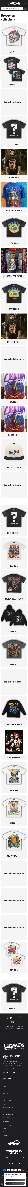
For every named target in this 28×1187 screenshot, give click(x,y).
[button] (2, 3)
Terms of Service (7, 1118)
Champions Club (7, 1100)
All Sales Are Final (8, 1114)
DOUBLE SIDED (12, 342)
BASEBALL (13, 85)
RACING (13, 970)
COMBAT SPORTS (12, 309)
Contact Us (6, 1128)
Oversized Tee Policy (8, 1111)
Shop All (5, 1083)
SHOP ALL (13, 1008)
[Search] (25, 8)
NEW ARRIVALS (13, 856)
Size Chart (6, 1093)
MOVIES (13, 790)
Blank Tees (6, 1090)
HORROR (13, 664)
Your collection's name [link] (13, 102)
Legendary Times (7, 1104)
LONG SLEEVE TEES (13, 724)
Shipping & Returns (8, 1107)
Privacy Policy (6, 1121)
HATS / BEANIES (13, 468)
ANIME (12, 52)
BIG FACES (13, 177)
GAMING (13, 402)
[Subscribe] (23, 1033)
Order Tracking (7, 1125)
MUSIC (12, 823)
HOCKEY (13, 566)
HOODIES (12, 632)
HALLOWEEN (12, 435)
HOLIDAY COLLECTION (13, 599)
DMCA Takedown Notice (9, 1132)
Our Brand (5, 1097)
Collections (6, 1086)
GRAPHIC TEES (12, 533)
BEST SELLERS (12, 144)
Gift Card (5, 1135)
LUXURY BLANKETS (13, 757)
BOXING (13, 243)
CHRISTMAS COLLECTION (12, 276)
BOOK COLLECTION (13, 210)
